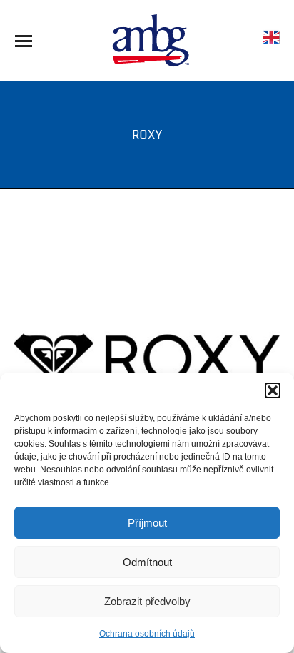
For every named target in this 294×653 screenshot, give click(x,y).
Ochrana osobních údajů (147, 634)
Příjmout (147, 523)
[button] (272, 390)
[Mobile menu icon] (23, 41)
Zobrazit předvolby (147, 601)
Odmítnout (147, 562)
